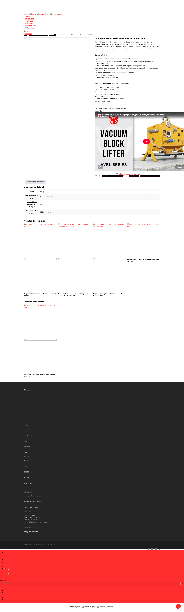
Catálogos (28, 435)
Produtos (27, 429)
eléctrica (136, 176)
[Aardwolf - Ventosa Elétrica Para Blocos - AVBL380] (40, 337)
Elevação (142, 176)
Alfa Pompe (28, 483)
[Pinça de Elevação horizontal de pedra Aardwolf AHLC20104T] (74, 257)
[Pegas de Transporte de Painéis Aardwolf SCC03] (143, 239)
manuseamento (150, 176)
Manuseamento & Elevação (115, 176)
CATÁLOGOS (15, 558)
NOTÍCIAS (13, 562)
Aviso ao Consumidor (32, 496)
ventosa (157, 176)
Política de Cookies (31, 507)
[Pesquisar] (182, 583)
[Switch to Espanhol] (39, 34)
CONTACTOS (16, 565)
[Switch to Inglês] (39, 31)
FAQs (25, 452)
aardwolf (131, 176)
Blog (25, 441)
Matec (26, 460)
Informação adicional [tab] (35, 181)
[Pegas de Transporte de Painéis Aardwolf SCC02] (40, 257)
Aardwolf (104, 176)
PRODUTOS (14, 555)
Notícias (27, 447)
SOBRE (10, 551)
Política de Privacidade (32, 502)
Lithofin (26, 472)
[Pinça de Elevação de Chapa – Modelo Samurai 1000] (109, 257)
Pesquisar (3, 580)
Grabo (26, 477)
